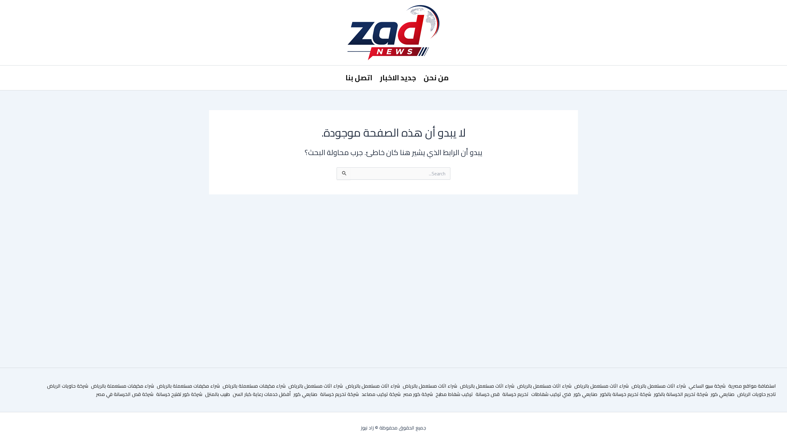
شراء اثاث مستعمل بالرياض (658, 386)
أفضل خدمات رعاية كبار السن (262, 394)
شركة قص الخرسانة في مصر (124, 394)
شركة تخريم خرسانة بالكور (625, 394)
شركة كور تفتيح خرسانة (179, 394)
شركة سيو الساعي (707, 386)
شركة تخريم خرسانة (339, 394)
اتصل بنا (359, 78)
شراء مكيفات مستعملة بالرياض (254, 386)
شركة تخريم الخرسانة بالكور (681, 394)
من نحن (436, 78)
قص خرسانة (488, 394)
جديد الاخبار (398, 78)
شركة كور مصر (418, 394)
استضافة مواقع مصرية (752, 386)
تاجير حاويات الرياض (756, 394)
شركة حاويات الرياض (67, 386)
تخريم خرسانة (515, 394)
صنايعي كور (722, 394)
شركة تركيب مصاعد (381, 394)
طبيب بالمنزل (217, 394)
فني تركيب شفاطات (551, 394)
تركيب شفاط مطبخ (454, 394)
